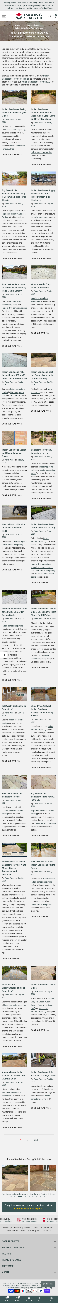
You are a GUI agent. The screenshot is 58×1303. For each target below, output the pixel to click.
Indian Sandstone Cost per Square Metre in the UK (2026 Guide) (42, 375)
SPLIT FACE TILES (44, 1231)
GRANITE (27, 1228)
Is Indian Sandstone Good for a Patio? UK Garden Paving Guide (14, 611)
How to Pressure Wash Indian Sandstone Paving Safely (43, 864)
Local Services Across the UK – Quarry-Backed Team (29, 8)
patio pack (14, 395)
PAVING (6, 1228)
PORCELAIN (37, 1228)
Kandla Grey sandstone (41, 564)
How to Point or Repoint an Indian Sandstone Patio (13, 527)
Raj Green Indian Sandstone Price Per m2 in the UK (42, 796)
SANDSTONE (16, 1228)
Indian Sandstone (32, 25)
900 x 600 (14, 392)
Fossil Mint (42, 1005)
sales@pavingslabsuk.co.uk (40, 5)
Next (35, 1140)
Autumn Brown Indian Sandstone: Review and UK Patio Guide (13, 1075)
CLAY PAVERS (12, 1231)
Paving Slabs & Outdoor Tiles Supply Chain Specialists (29, 2)
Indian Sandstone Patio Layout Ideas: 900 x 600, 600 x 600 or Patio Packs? (14, 375)
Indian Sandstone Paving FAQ (35, 82)
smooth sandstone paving (42, 567)
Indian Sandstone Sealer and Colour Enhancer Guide (14, 453)
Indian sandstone (41, 217)
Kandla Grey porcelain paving (14, 308)
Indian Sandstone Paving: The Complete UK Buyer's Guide (14, 112)
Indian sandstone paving (14, 129)
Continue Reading (11, 155)
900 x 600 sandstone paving (43, 570)
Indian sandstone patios (41, 904)
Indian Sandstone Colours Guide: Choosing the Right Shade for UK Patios (43, 611)
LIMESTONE (49, 1228)
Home (17, 25)
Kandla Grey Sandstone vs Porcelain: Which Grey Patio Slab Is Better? (14, 287)
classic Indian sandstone (45, 823)
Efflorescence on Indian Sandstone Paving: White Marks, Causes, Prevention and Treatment (14, 868)
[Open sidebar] (3, 654)
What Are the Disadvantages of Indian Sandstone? (13, 987)
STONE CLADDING (27, 1231)
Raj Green (40, 1002)
